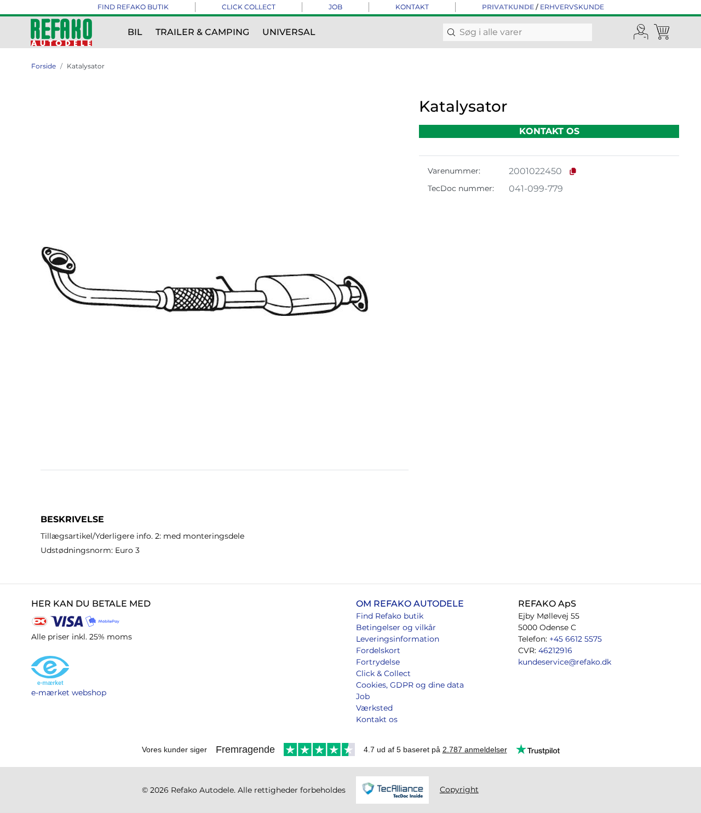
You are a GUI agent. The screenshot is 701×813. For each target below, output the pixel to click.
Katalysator (86, 66)
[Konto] (641, 32)
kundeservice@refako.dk (564, 662)
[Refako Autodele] (61, 32)
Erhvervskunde (572, 7)
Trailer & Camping (202, 32)
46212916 (555, 650)
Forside (43, 66)
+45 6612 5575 (575, 639)
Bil (135, 32)
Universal (288, 32)
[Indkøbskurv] (662, 32)
